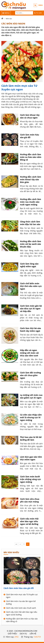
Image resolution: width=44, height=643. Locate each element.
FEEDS (40, 5)
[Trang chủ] (2, 19)
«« (16, 544)
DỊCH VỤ (23, 633)
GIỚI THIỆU (12, 633)
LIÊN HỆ (33, 633)
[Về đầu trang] (41, 257)
